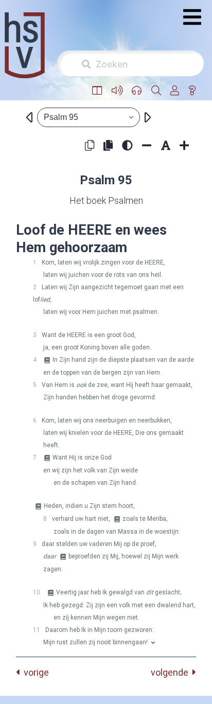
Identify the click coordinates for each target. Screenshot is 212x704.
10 (36, 592)
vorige (34, 672)
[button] (97, 91)
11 (36, 629)
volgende (171, 672)
